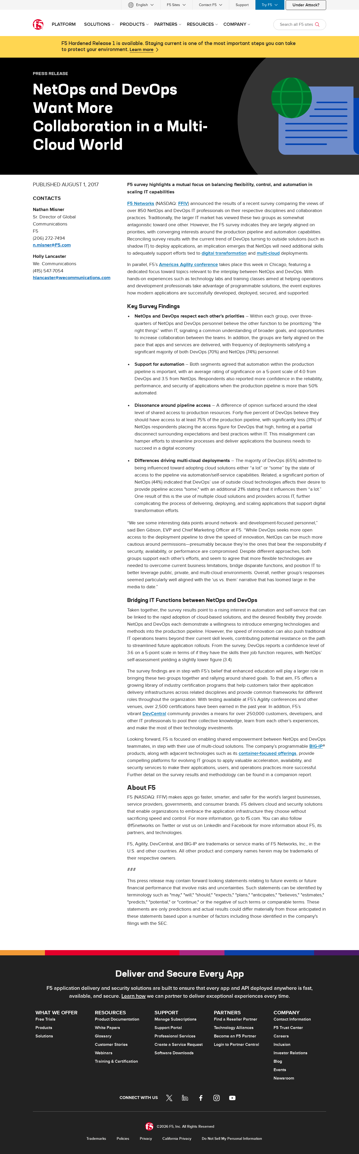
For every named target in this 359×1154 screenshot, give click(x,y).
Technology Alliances (234, 1027)
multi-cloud (268, 253)
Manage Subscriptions (176, 1019)
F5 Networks (140, 203)
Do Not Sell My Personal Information (232, 1138)
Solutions (44, 1036)
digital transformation (224, 253)
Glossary (103, 1036)
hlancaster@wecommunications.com (71, 277)
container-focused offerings (267, 753)
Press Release (50, 73)
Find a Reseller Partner (235, 1019)
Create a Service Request (179, 1044)
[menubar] (179, 5)
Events (280, 1069)
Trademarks (96, 1138)
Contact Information (292, 1019)
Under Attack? (306, 5)
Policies (123, 1138)
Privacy (146, 1138)
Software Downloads (174, 1053)
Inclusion (282, 1044)
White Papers (107, 1027)
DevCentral (154, 713)
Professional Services (175, 1036)
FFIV (183, 203)
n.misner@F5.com (52, 245)
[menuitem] (140, 5)
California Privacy (176, 1138)
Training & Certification (116, 1061)
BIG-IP (316, 746)
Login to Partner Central (236, 1044)
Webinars (103, 1053)
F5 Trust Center (288, 1027)
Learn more (141, 49)
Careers (281, 1036)
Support (242, 5)
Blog (278, 1061)
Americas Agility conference (188, 264)
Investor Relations (290, 1053)
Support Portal (168, 1027)
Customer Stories (111, 1044)
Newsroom (284, 1078)
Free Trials (45, 1019)
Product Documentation (117, 1019)
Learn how (133, 996)
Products (43, 1027)
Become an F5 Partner (235, 1036)
